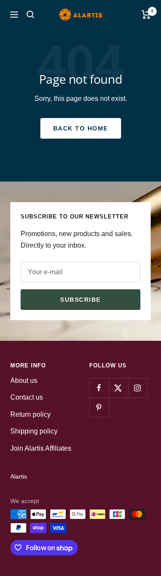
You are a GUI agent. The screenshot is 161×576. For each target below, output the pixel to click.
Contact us (26, 397)
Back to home (80, 128)
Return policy (30, 414)
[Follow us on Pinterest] (99, 407)
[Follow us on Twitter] (118, 387)
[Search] (30, 14)
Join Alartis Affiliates (40, 448)
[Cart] (146, 14)
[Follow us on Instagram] (137, 387)
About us (23, 380)
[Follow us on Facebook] (99, 387)
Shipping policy (34, 431)
